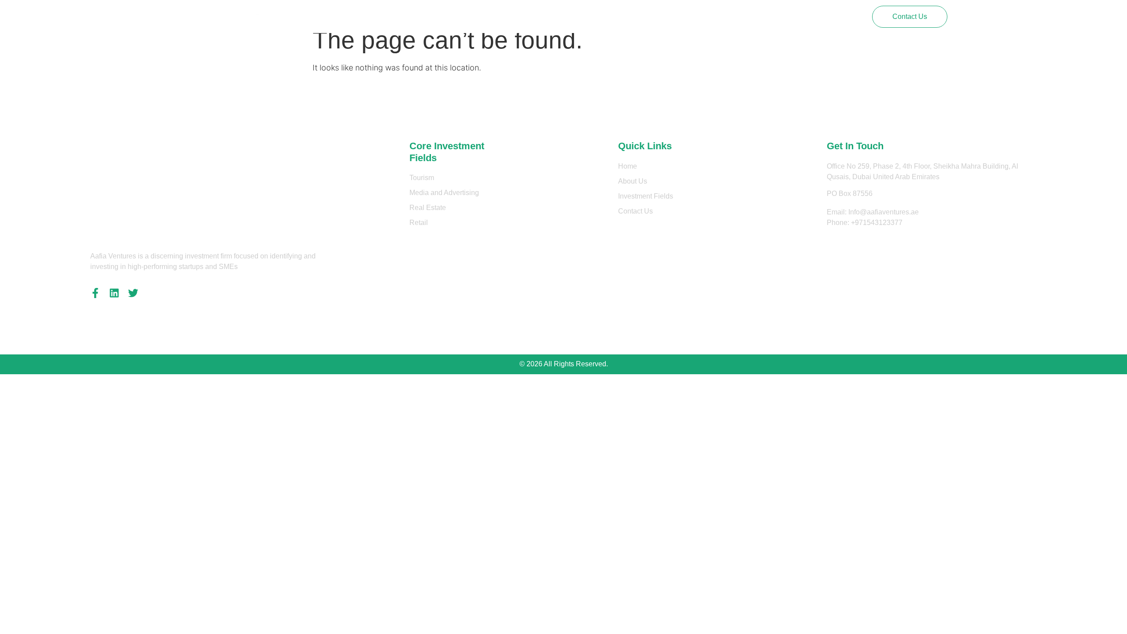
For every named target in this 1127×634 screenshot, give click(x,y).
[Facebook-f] (95, 293)
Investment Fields (481, 16)
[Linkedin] (114, 293)
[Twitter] (133, 293)
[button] (909, 17)
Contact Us (539, 16)
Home (388, 16)
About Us (426, 16)
